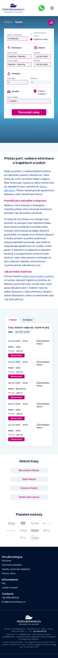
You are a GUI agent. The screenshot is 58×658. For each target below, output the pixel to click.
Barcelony (9, 190)
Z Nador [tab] (13, 320)
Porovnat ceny (29, 112)
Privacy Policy (9, 573)
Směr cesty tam (14, 35)
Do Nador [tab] (28, 320)
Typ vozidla (12, 97)
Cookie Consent (10, 587)
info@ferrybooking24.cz (14, 602)
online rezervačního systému (38, 276)
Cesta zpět (12, 60)
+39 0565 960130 (13, 299)
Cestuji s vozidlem (41, 92)
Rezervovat (16, 355)
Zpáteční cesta (41, 39)
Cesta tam (12, 53)
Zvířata (33, 78)
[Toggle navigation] (52, 8)
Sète (42, 186)
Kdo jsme (6, 560)
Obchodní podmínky (12, 565)
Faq (3, 583)
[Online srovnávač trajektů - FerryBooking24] (13, 7)
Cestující (11, 78)
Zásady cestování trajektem (16, 569)
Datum (37, 53)
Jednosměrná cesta (40, 34)
